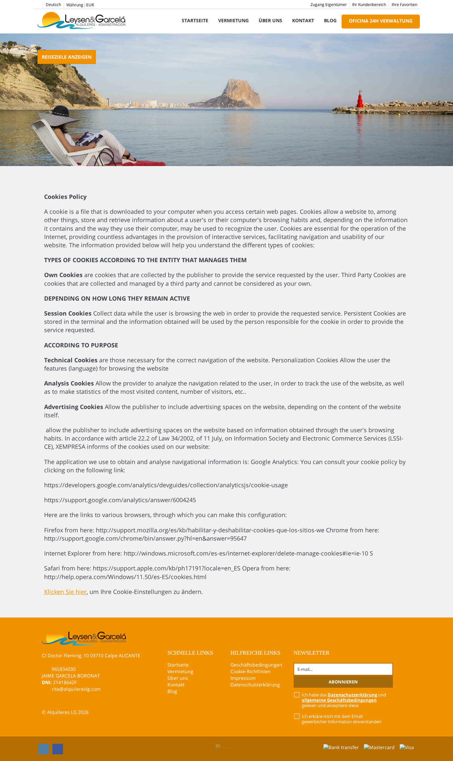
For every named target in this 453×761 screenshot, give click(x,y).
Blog (330, 20)
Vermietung (233, 20)
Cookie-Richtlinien (250, 671)
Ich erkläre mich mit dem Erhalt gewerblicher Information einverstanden (341, 719)
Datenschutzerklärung (255, 684)
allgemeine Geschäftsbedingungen (339, 700)
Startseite (195, 20)
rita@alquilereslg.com (76, 689)
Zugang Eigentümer (328, 4)
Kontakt (303, 20)
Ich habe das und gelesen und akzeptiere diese (344, 700)
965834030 (64, 669)
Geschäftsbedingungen (256, 665)
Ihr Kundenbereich (369, 4)
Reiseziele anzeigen (67, 57)
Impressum (243, 678)
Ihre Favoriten (404, 4)
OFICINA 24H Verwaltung (381, 21)
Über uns (270, 20)
